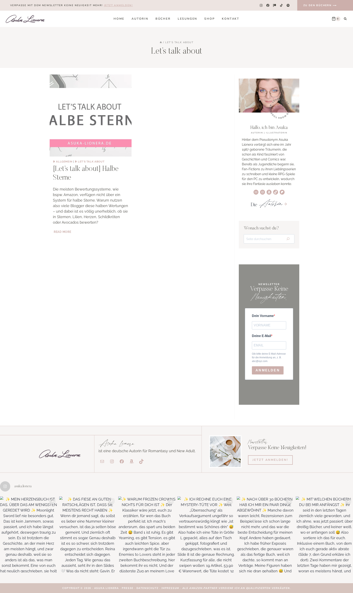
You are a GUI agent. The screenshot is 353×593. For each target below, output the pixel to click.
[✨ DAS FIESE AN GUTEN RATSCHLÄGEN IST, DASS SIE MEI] (87, 534)
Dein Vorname (263, 316)
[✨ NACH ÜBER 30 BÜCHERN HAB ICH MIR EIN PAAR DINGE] (265, 534)
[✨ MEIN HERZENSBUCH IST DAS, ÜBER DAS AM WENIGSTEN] (28, 534)
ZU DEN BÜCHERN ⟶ (320, 5)
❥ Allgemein (63, 161)
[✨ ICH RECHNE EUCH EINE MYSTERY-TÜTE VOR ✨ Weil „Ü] (206, 534)
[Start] (161, 42)
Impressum (170, 588)
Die (266, 205)
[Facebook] (268, 5)
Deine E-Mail (261, 336)
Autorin (140, 19)
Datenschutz (148, 588)
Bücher (163, 19)
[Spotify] (288, 5)
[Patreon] (275, 5)
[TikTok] (281, 5)
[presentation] (91, 115)
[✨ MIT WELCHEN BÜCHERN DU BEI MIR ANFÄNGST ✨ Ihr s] (324, 534)
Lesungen (187, 19)
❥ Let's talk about (89, 161)
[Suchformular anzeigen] (345, 19)
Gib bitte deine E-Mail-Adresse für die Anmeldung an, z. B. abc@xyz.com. (269, 357)
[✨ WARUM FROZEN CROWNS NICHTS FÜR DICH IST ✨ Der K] (146, 534)
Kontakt (230, 19)
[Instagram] (261, 5)
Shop (209, 19)
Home (119, 19)
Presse (128, 588)
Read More (63, 231)
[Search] (288, 239)
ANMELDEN (268, 370)
